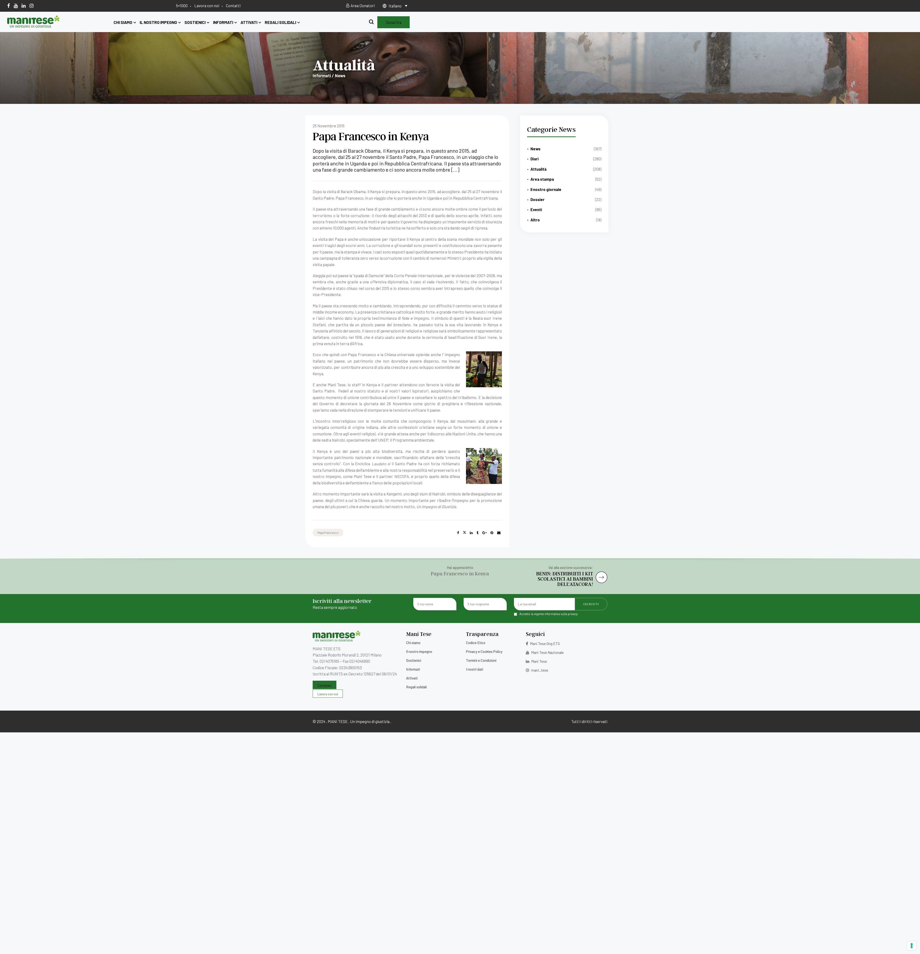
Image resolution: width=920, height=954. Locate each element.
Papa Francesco (328, 532)
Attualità (538, 169)
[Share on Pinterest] (491, 533)
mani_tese (539, 670)
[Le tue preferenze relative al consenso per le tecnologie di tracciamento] (911, 945)
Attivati (249, 22)
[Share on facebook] (458, 533)
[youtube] (16, 5)
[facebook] (8, 5)
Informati (223, 22)
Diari (534, 158)
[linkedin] (24, 5)
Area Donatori (362, 5)
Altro (535, 219)
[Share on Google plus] (484, 533)
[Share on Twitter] (464, 533)
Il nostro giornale (545, 189)
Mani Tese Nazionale (547, 652)
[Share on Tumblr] (477, 533)
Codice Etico (475, 642)
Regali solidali (280, 22)
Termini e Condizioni (481, 660)
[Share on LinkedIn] (471, 533)
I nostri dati (474, 669)
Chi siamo (123, 22)
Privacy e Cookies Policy (484, 651)
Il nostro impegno (158, 22)
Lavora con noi (206, 5)
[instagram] (31, 5)
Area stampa (542, 179)
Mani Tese (538, 661)
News (535, 148)
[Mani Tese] (33, 25)
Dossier (537, 199)
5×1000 (182, 5)
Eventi (536, 209)
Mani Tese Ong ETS (544, 643)
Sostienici (195, 22)
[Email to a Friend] (498, 533)
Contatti (233, 5)
